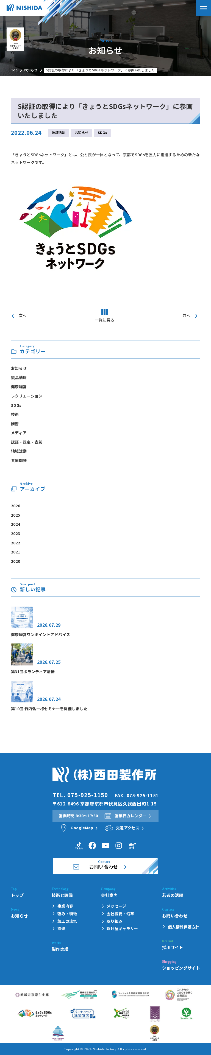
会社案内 (109, 895)
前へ (186, 315)
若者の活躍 (172, 895)
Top (14, 70)
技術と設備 (62, 895)
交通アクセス (127, 827)
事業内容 (65, 906)
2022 (15, 542)
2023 (15, 533)
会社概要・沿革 (120, 913)
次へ (23, 315)
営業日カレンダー (130, 815)
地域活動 (58, 132)
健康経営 (19, 386)
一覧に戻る (105, 320)
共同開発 (19, 460)
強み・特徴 (67, 913)
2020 (15, 561)
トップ (17, 895)
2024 (15, 524)
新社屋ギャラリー (122, 928)
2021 (15, 552)
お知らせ (30, 70)
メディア (18, 432)
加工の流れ (67, 921)
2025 (15, 515)
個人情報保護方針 (183, 927)
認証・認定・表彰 (27, 442)
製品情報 (19, 377)
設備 (61, 928)
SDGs (102, 132)
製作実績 (60, 949)
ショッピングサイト (181, 967)
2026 (15, 505)
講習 (15, 423)
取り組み (114, 921)
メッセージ (116, 906)
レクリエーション (27, 396)
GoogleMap (82, 827)
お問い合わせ (174, 915)
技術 (15, 414)
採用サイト (172, 947)
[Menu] (203, 8)
